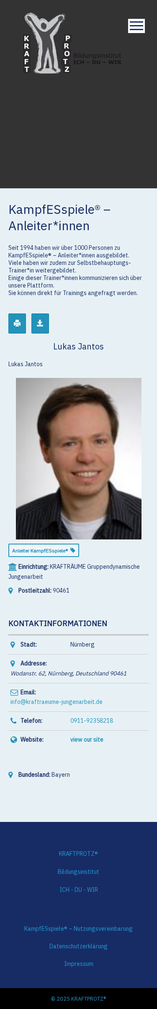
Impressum (78, 964)
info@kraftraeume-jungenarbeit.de (56, 702)
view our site (86, 739)
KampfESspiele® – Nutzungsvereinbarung (78, 928)
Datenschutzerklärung (78, 946)
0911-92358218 (91, 720)
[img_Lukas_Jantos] (79, 458)
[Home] (72, 42)
